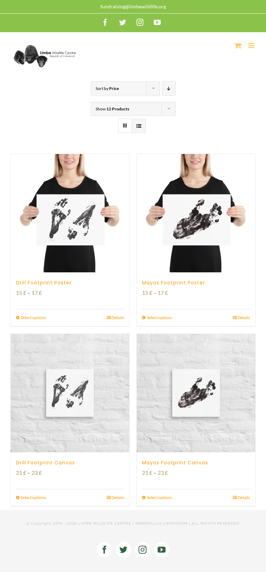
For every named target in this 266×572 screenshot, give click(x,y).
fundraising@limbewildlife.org (133, 6)
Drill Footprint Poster (44, 282)
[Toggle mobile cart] (237, 45)
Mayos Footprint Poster (173, 282)
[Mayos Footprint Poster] (196, 213)
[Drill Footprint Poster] (70, 213)
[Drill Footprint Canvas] (70, 393)
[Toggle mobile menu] (252, 45)
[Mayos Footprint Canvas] (196, 393)
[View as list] (138, 126)
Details (118, 317)
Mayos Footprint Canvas (175, 462)
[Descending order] (169, 88)
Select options (33, 317)
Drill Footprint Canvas (45, 462)
